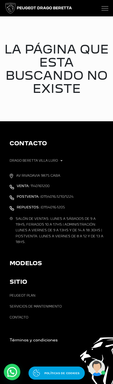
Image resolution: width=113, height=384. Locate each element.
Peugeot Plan (22, 295)
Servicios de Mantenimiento (36, 306)
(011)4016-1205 (41, 207)
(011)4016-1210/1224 (45, 197)
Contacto (19, 317)
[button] (12, 372)
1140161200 (33, 186)
